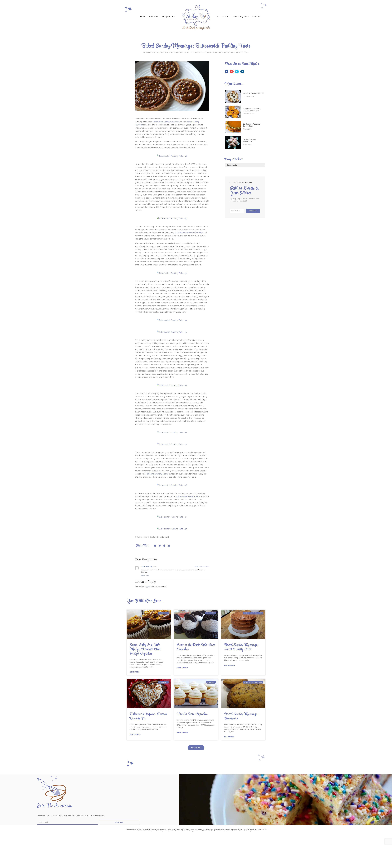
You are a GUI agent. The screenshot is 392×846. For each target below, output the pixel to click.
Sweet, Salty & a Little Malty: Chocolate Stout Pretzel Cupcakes (145, 649)
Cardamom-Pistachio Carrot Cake (251, 125)
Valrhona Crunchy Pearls (157, 474)
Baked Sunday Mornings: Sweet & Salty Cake (241, 647)
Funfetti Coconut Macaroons (249, 140)
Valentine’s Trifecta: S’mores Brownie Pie (148, 716)
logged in (148, 587)
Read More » (135, 672)
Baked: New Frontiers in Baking (166, 122)
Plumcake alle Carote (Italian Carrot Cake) (251, 110)
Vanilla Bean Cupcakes (192, 714)
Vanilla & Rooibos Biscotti (253, 93)
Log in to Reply (145, 575)
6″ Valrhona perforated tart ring (189, 233)
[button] (155, 545)
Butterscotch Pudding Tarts (188, 496)
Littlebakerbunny (147, 566)
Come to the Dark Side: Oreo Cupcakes (196, 647)
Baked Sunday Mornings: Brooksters (241, 716)
